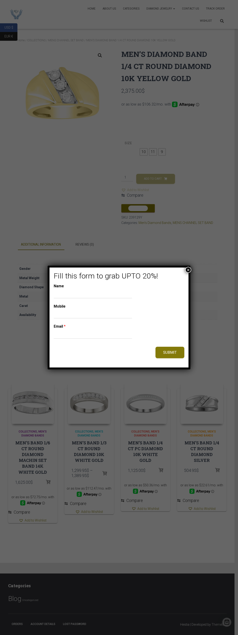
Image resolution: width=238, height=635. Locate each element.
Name (59, 286)
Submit (170, 352)
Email (60, 326)
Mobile (60, 306)
